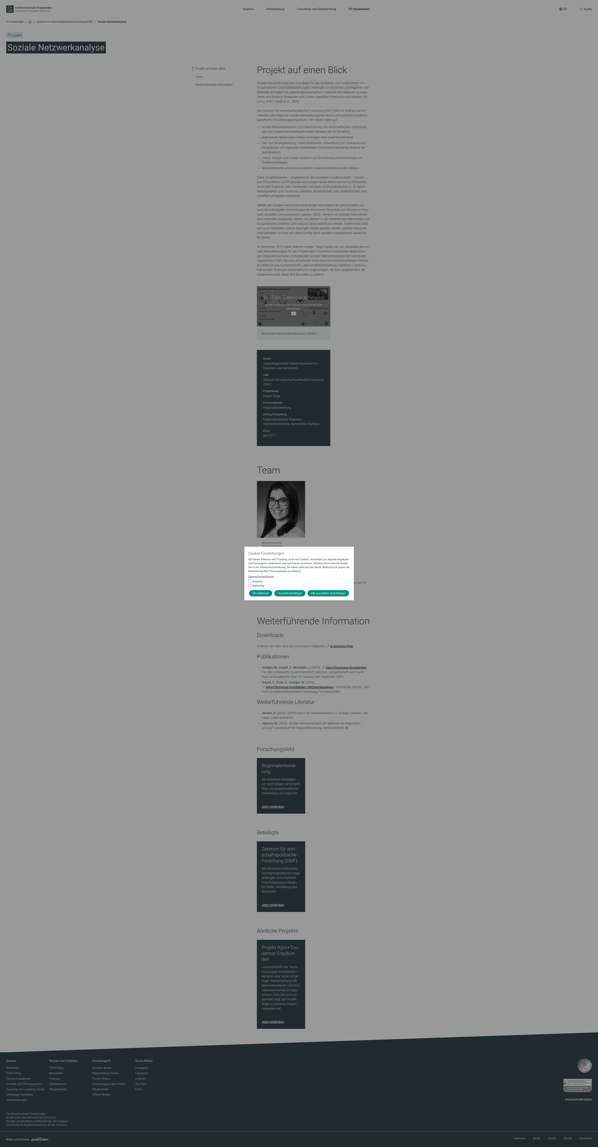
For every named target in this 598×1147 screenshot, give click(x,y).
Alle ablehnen (260, 593)
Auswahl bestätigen (290, 593)
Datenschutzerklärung (261, 576)
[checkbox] (297, 581)
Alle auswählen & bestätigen (328, 593)
